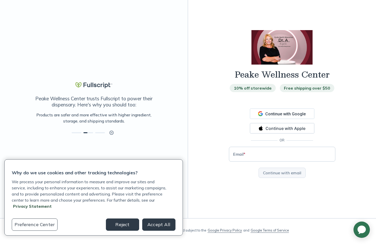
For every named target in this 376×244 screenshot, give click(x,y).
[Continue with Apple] (282, 128)
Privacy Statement (32, 206)
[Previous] (29, 118)
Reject (122, 224)
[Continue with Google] (282, 114)
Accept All (158, 224)
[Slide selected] (88, 132)
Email (239, 154)
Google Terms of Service (270, 230)
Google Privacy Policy (225, 230)
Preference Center (35, 224)
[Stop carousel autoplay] (111, 132)
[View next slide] (76, 132)
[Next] (159, 118)
